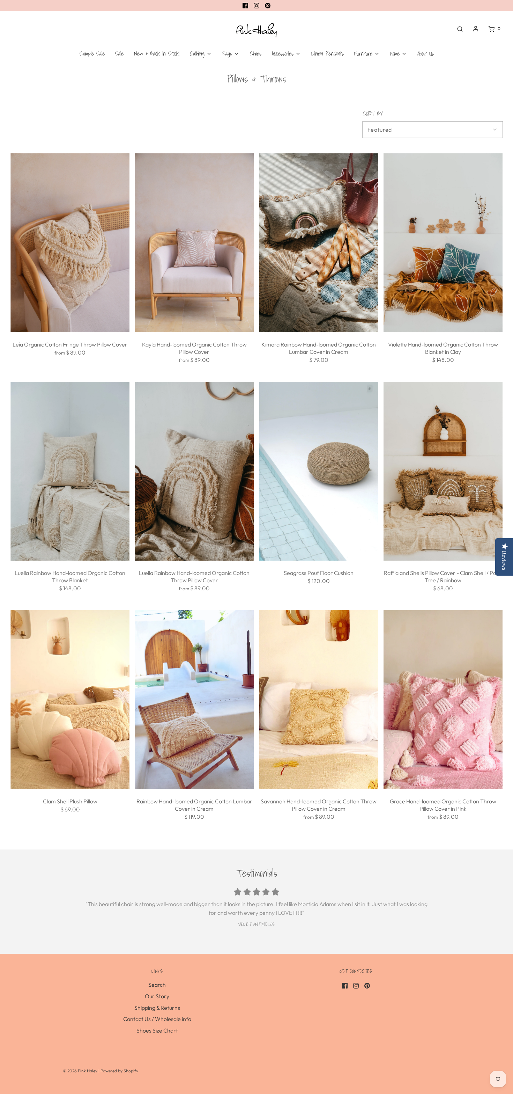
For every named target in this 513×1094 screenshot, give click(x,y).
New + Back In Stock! (156, 53)
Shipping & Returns (157, 1007)
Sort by (373, 113)
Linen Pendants (327, 53)
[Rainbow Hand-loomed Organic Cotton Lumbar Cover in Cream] (194, 699)
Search (157, 984)
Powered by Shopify (119, 1070)
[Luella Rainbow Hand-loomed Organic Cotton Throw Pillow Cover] (194, 471)
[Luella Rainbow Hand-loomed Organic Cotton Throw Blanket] (69, 471)
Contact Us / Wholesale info (157, 1018)
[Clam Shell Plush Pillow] (69, 699)
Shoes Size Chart (157, 1030)
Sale (119, 53)
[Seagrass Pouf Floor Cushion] (318, 471)
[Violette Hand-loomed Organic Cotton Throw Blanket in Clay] (443, 242)
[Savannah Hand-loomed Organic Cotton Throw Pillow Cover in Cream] (318, 699)
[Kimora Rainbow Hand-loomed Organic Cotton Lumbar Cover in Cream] (318, 242)
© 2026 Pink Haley (80, 1070)
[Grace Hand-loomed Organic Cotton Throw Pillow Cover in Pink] (443, 699)
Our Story (157, 996)
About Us (425, 53)
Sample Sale (92, 53)
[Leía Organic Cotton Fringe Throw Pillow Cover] (69, 242)
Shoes (255, 53)
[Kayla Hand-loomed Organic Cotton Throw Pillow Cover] (194, 242)
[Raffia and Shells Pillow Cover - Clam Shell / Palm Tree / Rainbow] (443, 471)
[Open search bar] (460, 28)
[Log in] (475, 28)
